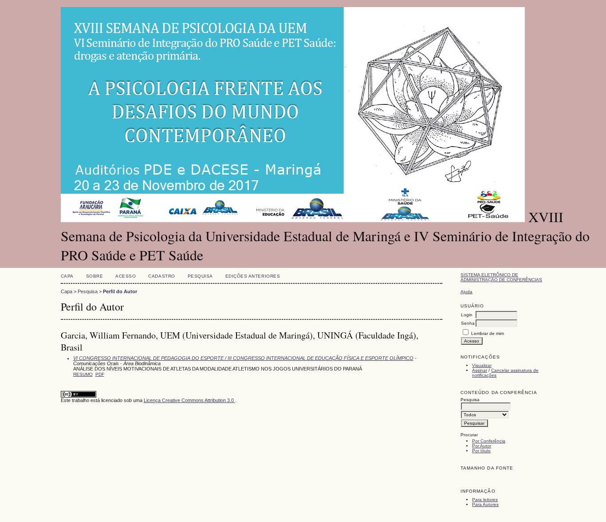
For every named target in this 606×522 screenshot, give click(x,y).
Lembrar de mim (487, 333)
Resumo (83, 374)
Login (466, 314)
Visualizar (482, 365)
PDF (99, 374)
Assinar (479, 370)
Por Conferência (488, 440)
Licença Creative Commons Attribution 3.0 (189, 400)
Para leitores (485, 499)
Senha (468, 323)
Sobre (94, 276)
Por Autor (481, 445)
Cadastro (161, 276)
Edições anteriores (252, 276)
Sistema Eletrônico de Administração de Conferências (501, 277)
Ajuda (466, 291)
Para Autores (485, 504)
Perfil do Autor (120, 291)
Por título (481, 450)
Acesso (125, 276)
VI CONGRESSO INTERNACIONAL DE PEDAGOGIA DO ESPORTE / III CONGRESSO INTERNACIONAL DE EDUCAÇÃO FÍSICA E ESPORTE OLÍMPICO (243, 358)
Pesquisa (200, 276)
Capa (67, 276)
